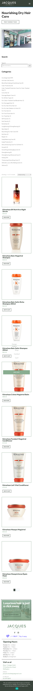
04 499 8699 (7, 678)
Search (4, 63)
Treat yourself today (10, 22)
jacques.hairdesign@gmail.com (12, 673)
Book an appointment (12, 614)
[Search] (29, 65)
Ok (17, 688)
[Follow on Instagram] (18, 632)
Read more (6, 217)
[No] (31, 686)
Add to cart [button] (7, 309)
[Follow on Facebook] (14, 632)
